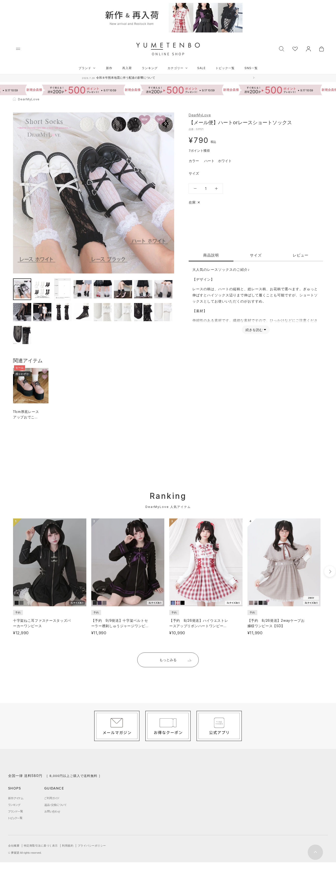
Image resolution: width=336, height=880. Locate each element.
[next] (329, 571)
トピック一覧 (225, 68)
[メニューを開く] (18, 49)
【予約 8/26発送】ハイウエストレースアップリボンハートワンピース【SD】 (198, 625)
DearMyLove (200, 115)
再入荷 (127, 68)
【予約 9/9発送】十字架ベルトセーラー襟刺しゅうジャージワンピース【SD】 (120, 625)
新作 (109, 68)
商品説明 (211, 255)
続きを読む (254, 330)
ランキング (150, 68)
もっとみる (168, 660)
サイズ (256, 255)
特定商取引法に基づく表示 (41, 845)
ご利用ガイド (51, 798)
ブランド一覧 (15, 811)
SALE (201, 68)
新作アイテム (15, 798)
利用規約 (67, 845)
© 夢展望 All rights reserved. (25, 853)
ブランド (84, 68)
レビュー (300, 255)
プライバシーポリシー (92, 845)
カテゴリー (175, 68)
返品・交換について (55, 804)
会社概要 (13, 845)
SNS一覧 (251, 68)
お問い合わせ (52, 811)
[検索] (281, 48)
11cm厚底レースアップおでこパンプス (26, 417)
